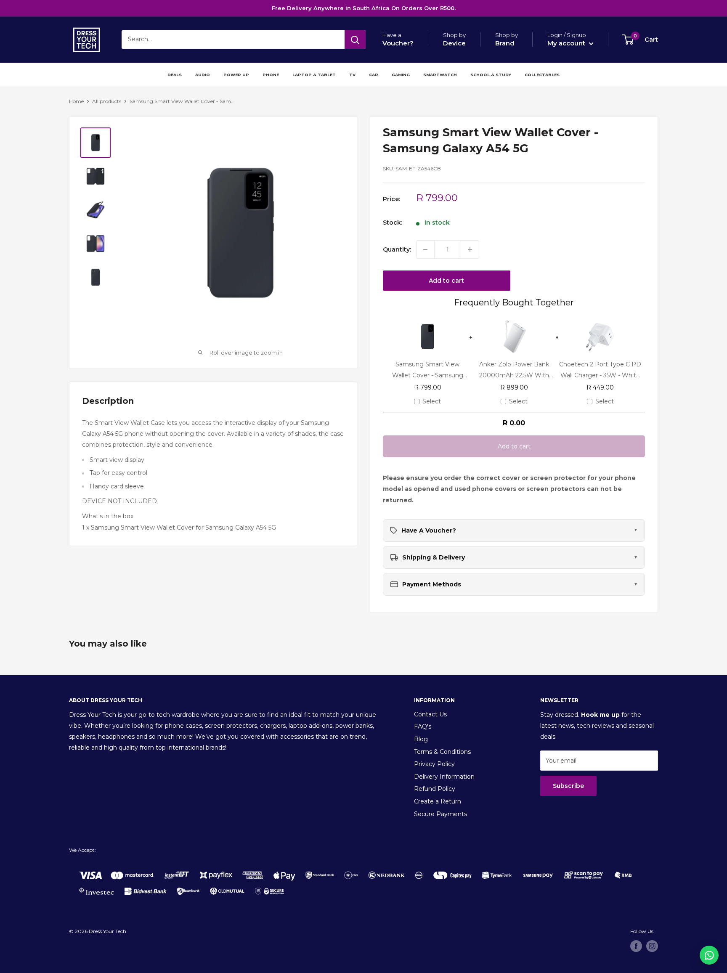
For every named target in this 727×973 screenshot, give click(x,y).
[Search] (355, 39)
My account (567, 43)
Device (454, 43)
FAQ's (422, 726)
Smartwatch (440, 74)
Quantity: (397, 249)
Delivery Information (444, 776)
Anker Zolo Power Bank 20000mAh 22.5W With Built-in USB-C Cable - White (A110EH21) (514, 370)
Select (431, 401)
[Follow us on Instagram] (652, 946)
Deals (174, 74)
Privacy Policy (434, 764)
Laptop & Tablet (314, 74)
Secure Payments (440, 814)
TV (352, 74)
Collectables (542, 74)
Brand (505, 43)
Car (373, 74)
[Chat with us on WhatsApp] (709, 955)
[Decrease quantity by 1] (425, 249)
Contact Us (430, 714)
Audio (202, 74)
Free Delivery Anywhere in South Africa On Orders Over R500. (364, 8)
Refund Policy (434, 789)
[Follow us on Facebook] (636, 946)
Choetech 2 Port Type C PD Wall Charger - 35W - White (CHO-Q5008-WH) (600, 370)
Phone (271, 74)
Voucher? (398, 43)
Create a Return (437, 801)
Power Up (236, 74)
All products (106, 101)
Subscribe (568, 786)
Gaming (401, 74)
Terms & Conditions (442, 752)
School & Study (490, 74)
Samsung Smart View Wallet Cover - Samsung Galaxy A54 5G (427, 370)
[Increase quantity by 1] (470, 249)
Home (76, 101)
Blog (421, 739)
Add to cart (446, 280)
